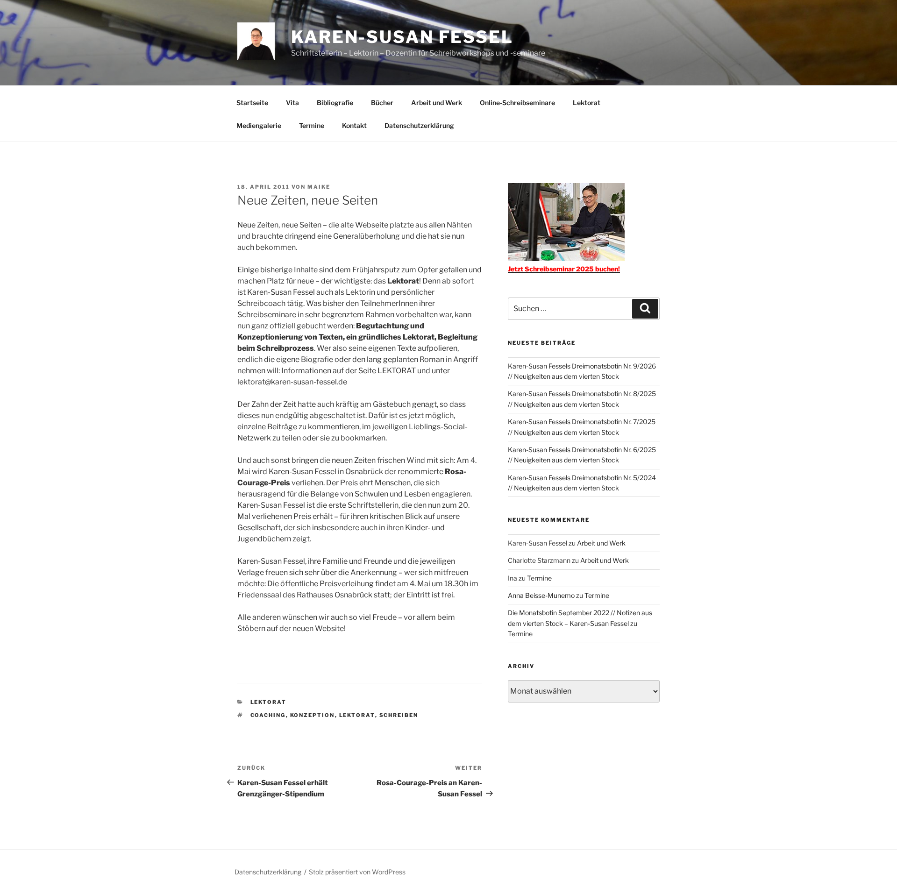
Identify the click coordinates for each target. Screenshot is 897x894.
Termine (311, 125)
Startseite (252, 102)
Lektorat (586, 102)
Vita (292, 102)
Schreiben (399, 715)
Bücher (382, 102)
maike (318, 187)
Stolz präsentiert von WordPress (357, 872)
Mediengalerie (258, 125)
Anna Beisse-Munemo (541, 595)
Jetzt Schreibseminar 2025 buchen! (564, 269)
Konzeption (312, 715)
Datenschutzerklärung (419, 125)
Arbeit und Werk (436, 102)
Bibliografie (335, 102)
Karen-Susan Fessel (402, 37)
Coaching (268, 715)
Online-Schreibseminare (517, 102)
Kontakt (354, 125)
